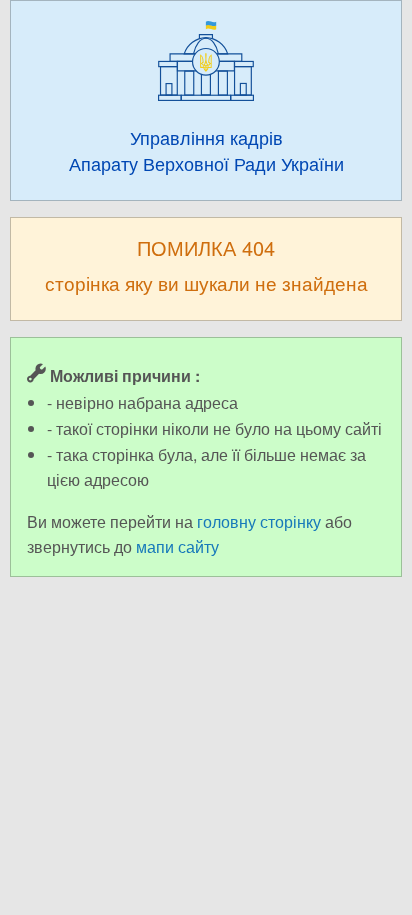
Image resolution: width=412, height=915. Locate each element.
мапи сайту (177, 546)
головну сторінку (259, 521)
